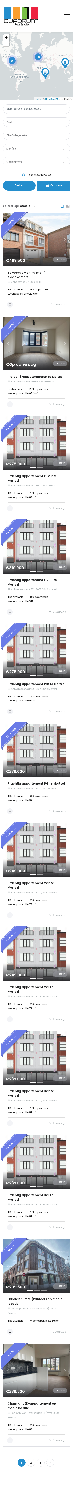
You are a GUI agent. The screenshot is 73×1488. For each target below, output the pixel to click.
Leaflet (38, 98)
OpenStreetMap (52, 98)
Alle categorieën (17, 135)
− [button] (6, 43)
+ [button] (6, 37)
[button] (8, 239)
